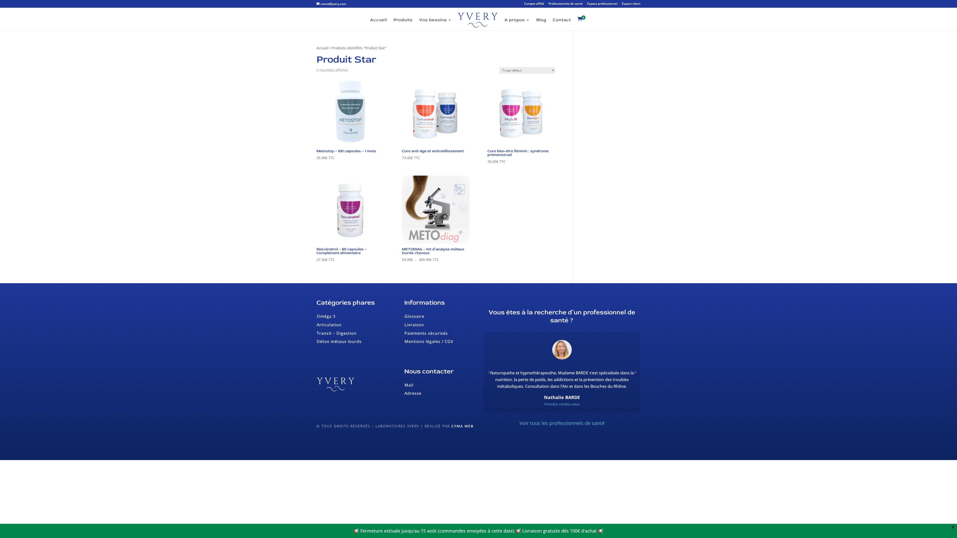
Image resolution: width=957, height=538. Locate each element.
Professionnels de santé (566, 4)
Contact (562, 20)
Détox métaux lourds (339, 341)
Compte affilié (534, 4)
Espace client (631, 4)
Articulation (329, 325)
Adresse (412, 393)
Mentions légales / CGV (428, 341)
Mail (408, 385)
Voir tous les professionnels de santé (562, 436)
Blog (541, 20)
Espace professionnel (602, 4)
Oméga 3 (326, 316)
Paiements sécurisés (426, 333)
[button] (635, 379)
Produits (403, 20)
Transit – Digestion (337, 333)
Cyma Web (462, 426)
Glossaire (414, 316)
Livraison (414, 325)
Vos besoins (433, 20)
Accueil (378, 20)
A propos (514, 20)
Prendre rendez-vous (562, 417)
